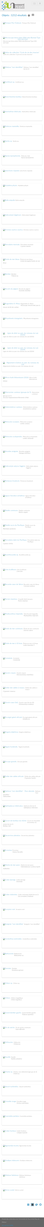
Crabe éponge (20, 880)
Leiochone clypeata (26, 170)
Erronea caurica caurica (31, 230)
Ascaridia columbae (24, 290)
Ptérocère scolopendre (30, 436)
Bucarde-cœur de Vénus (31, 584)
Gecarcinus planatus (27, 835)
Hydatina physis (23, 185)
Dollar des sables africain (32, 776)
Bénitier (13, 274)
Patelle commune (24, 510)
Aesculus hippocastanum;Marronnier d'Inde (16, 397)
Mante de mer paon (27, 865)
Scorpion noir (20, 909)
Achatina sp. (26, 719)
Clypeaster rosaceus (9, 691)
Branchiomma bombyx (29, 97)
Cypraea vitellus (8, 543)
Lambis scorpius (25, 423)
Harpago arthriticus (24, 453)
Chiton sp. (16, 983)
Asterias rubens (28, 630)
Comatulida (16, 660)
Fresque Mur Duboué (29, 23)
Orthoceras (17, 1044)
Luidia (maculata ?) (28, 645)
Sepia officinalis (20, 1029)
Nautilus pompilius (16, 1059)
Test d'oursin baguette (31, 614)
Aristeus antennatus (23, 1103)
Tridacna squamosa (27, 1014)
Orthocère (17, 1042)
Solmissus (22, 1177)
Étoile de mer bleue (26, 259)
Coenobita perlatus (26, 1116)
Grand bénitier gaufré (29, 1013)
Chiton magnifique (17, 998)
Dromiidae (19, 881)
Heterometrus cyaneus (30, 407)
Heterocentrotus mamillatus (25, 674)
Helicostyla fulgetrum (29, 215)
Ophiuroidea (7, 796)
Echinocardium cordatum (26, 704)
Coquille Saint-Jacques (25, 599)
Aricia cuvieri (19, 1190)
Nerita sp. (16, 141)
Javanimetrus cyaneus (29, 409)
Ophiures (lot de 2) (30, 806)
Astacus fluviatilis (17, 852)
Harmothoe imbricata (29, 111)
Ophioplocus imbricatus (31, 807)
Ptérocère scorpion (26, 422)
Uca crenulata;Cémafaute (25, 896)
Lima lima (19, 571)
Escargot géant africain (30, 717)
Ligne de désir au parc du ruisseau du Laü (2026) (18, 336)
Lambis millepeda (28, 438)
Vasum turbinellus (25, 1086)
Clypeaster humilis (30, 778)
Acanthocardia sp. (25, 555)
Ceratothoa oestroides (30, 939)
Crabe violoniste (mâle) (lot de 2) (28, 894)
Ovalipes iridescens (26, 1160)
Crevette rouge (21, 1101)
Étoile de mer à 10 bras (30, 643)
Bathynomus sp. (19, 955)
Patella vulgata (23, 512)
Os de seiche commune (23, 1027)
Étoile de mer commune (31, 628)
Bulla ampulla (20, 200)
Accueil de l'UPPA (7, 1225)
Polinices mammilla (26, 126)
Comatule (16, 658)
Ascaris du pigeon (24, 289)
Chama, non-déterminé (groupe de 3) (25, 1072)
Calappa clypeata (22, 1132)
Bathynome (18, 953)
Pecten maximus (23, 601)
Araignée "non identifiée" (32, 924)
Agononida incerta (25, 1145)
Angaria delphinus (25, 732)
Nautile (13, 1057)
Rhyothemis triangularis (30, 318)
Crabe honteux (21, 1131)
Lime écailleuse (21, 569)
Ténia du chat (25, 156)
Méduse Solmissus (25, 1175)
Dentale (14, 968)
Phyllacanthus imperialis (31, 615)
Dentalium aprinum (17, 970)
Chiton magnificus (16, 999)
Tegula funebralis (23, 747)
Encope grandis (22, 761)
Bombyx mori (7, 826)
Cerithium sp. (19, 82)
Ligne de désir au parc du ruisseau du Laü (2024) (18, 351)
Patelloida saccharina (9, 529)
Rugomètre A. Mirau (27, 303)
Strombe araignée (24, 451)
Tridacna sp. (14, 276)
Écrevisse (15, 850)
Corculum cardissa (29, 586)
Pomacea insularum (26, 481)
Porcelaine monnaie (27, 244)
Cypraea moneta (26, 246)
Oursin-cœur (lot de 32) (26, 702)
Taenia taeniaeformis (27, 157)
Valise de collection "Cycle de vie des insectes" (18, 54)
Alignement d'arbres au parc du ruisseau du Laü (18, 366)
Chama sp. (16, 1073)
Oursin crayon (21, 673)
